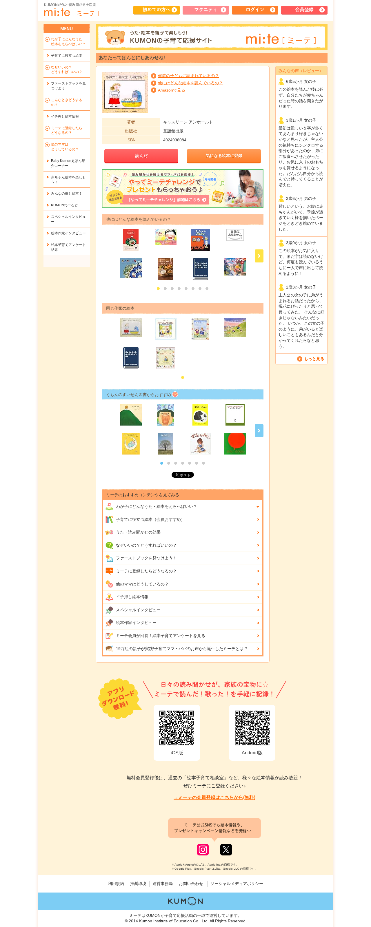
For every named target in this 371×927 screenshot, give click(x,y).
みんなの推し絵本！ (66, 193)
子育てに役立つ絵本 (66, 56)
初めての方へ (156, 9)
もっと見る (314, 358)
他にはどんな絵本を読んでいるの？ (190, 83)
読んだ (141, 155)
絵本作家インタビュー (136, 622)
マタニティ (205, 9)
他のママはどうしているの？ (142, 584)
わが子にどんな (156, 506)
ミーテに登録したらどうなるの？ (146, 571)
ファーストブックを (68, 85)
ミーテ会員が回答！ (160, 635)
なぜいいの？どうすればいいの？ (146, 545)
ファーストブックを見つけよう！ (146, 558)
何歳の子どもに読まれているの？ (188, 75)
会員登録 (304, 9)
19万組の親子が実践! (181, 648)
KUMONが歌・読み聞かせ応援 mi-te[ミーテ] (71, 10)
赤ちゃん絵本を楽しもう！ (68, 179)
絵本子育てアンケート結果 (68, 247)
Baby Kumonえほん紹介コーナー (68, 163)
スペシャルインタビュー (138, 609)
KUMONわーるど (64, 205)
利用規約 (116, 883)
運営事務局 (162, 883)
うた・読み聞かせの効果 (138, 532)
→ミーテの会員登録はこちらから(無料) (214, 797)
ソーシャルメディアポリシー (236, 883)
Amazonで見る (171, 90)
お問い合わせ (191, 883)
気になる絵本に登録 (224, 155)
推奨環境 (138, 883)
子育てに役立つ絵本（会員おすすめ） (150, 519)
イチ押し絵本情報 (132, 596)
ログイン (255, 9)
